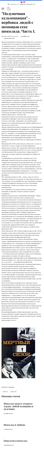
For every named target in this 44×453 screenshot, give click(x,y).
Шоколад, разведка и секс (10, 36)
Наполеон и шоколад (15, 440)
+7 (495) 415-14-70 (14, 4)
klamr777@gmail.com (28, 4)
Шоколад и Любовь (14, 424)
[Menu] (3, 8)
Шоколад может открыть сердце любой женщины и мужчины (18, 406)
